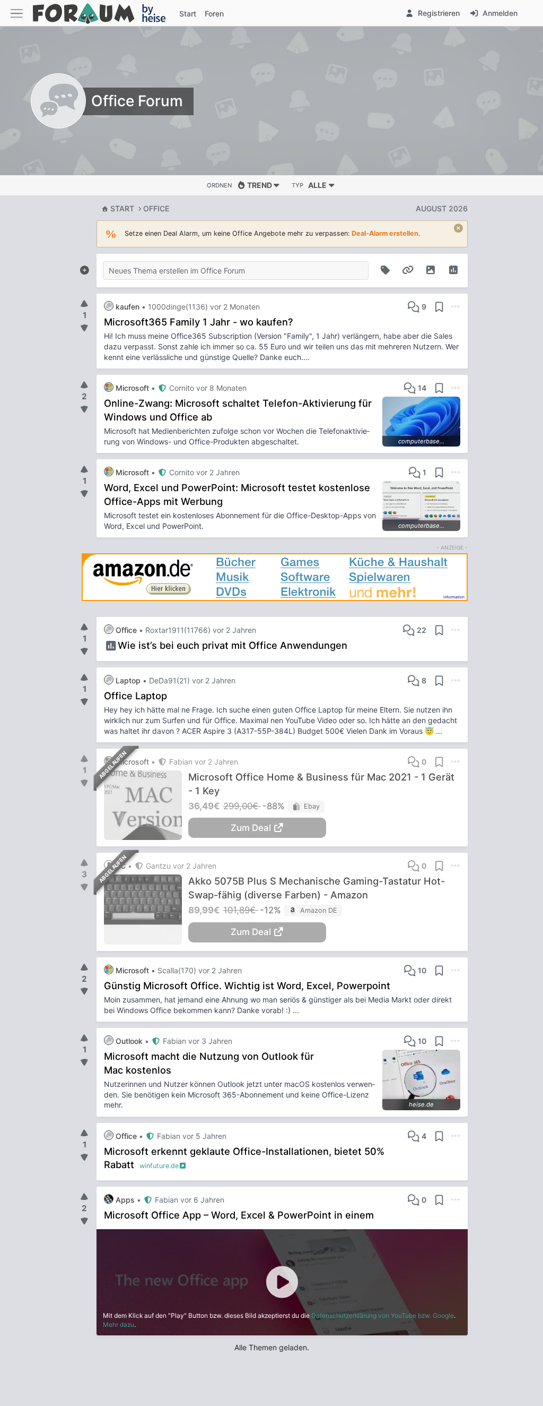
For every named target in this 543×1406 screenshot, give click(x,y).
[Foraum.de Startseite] (104, 13)
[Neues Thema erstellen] (84, 268)
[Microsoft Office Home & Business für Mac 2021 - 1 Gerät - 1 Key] (146, 805)
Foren (214, 13)
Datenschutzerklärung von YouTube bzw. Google (382, 1315)
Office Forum (137, 101)
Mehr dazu (118, 1324)
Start (122, 208)
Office (156, 208)
